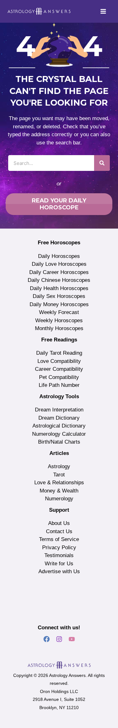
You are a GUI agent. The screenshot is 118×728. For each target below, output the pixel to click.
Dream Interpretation (59, 410)
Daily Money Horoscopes (59, 304)
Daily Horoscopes (59, 256)
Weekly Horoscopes (59, 320)
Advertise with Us (59, 571)
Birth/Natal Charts (59, 442)
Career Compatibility (59, 369)
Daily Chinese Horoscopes (59, 280)
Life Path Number (59, 385)
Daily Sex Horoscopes (59, 296)
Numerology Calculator (59, 434)
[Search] (102, 163)
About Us (59, 523)
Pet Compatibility (59, 377)
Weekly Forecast (59, 312)
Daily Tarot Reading (59, 353)
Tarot (59, 475)
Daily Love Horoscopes (59, 264)
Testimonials (59, 555)
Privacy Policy (59, 547)
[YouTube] (72, 639)
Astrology (59, 466)
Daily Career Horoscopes (59, 272)
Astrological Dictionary (59, 426)
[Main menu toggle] (103, 11)
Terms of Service (59, 539)
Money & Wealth (59, 491)
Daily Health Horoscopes (59, 288)
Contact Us (59, 531)
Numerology (59, 499)
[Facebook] (46, 639)
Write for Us (59, 564)
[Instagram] (59, 639)
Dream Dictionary (59, 418)
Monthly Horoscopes (59, 328)
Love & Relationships (59, 483)
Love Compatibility (59, 361)
